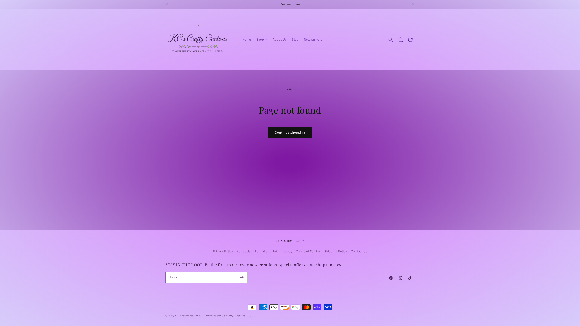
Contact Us (359, 251)
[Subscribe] (242, 277)
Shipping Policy (335, 251)
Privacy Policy (223, 251)
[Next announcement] (413, 4)
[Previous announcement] (167, 4)
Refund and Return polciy (273, 251)
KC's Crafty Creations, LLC (190, 315)
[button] (262, 39)
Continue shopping (290, 132)
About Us (244, 251)
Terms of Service (308, 251)
